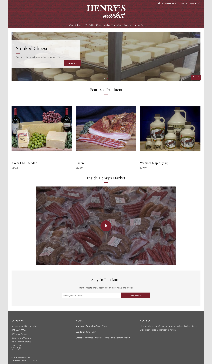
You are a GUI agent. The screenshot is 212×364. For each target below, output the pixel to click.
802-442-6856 (19, 330)
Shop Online (75, 25)
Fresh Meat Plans (93, 25)
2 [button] (107, 78)
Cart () (192, 3)
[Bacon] (106, 128)
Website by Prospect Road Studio (24, 360)
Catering (128, 25)
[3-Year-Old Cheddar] (42, 128)
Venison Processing (112, 25)
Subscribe (134, 295)
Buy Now (71, 65)
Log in (184, 3)
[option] (106, 56)
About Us (138, 25)
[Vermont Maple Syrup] (170, 128)
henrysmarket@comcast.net (25, 326)
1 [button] (104, 78)
